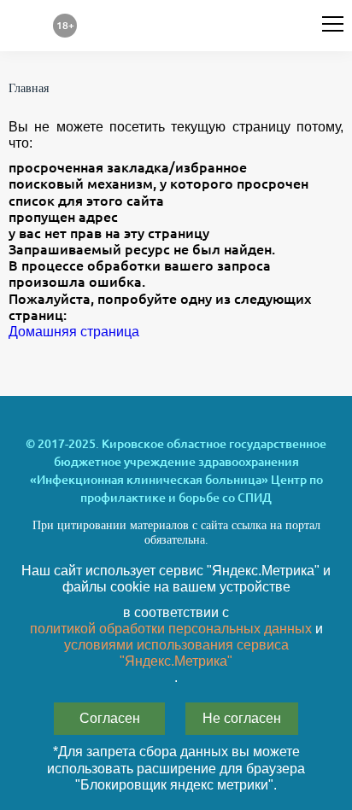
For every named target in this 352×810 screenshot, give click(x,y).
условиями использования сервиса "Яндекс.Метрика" (176, 653)
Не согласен (241, 718)
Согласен (109, 718)
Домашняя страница (74, 331)
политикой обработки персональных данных (171, 628)
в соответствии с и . (176, 645)
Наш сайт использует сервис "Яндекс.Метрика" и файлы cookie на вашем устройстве (176, 578)
